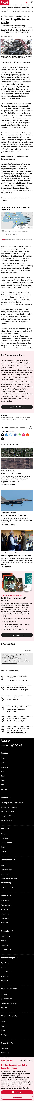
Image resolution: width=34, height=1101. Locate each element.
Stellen (3, 847)
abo (2, 865)
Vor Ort (3, 967)
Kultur (3, 771)
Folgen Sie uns (5, 745)
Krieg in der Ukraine (27, 11)
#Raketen (18, 417)
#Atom (14, 420)
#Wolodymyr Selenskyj (7, 417)
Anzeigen (4, 1035)
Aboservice (5, 1053)
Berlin (3, 780)
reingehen (4, 923)
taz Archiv (4, 1008)
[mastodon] (12, 746)
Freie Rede (4, 918)
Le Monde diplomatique (9, 1003)
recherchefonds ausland (9, 878)
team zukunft (5, 936)
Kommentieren (13, 428)
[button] (31, 2)
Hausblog (4, 838)
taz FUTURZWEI (6, 999)
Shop (3, 1030)
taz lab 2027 (5, 981)
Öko (2, 763)
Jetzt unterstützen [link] (17, 407)
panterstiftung (6, 883)
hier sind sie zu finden (9, 663)
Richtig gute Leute (7, 811)
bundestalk (5, 901)
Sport (3, 776)
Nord (2, 785)
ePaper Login (5, 1057)
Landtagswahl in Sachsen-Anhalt (12, 803)
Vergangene (5, 976)
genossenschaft (6, 869)
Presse (3, 851)
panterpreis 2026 (7, 887)
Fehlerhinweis (24, 428)
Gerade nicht (24, 1060)
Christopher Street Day (9, 807)
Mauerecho (5, 914)
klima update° (5, 909)
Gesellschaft (5, 767)
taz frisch (4, 941)
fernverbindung (6, 905)
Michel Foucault (6, 820)
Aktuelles (4, 834)
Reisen (3, 1022)
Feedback (4, 1048)
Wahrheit (4, 789)
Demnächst (5, 963)
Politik (10, 11)
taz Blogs (4, 994)
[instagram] (20, 746)
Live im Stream (6, 972)
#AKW (9, 420)
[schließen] (31, 1060)
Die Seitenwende (6, 843)
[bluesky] (16, 746)
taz (5, 740)
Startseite (4, 11)
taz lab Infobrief (6, 949)
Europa (17, 11)
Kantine (3, 1026)
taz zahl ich (5, 874)
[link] (11, 7)
